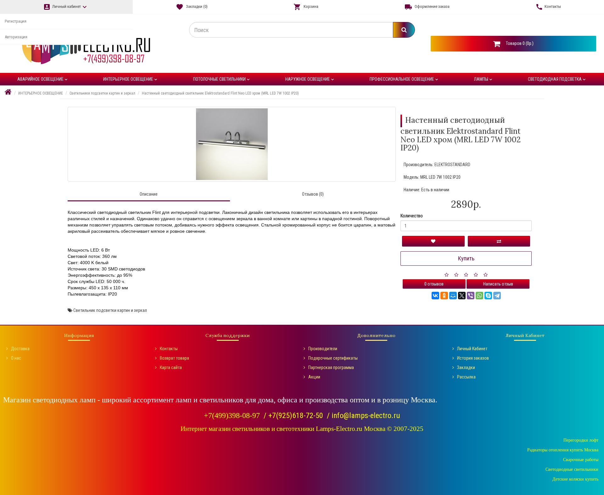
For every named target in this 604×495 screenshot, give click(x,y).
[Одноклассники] (444, 295)
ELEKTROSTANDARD (452, 164)
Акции (314, 376)
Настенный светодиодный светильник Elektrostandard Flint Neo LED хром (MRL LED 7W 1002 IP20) (220, 93)
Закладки (466, 367)
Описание (149, 194)
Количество (411, 215)
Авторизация (16, 37)
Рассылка (466, 376)
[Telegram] (497, 295)
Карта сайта (171, 367)
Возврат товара (174, 358)
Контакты (169, 348)
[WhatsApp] (479, 295)
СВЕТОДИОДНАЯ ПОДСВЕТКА (557, 79)
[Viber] (470, 295)
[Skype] (488, 295)
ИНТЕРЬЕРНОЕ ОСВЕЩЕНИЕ (130, 79)
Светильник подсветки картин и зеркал (110, 310)
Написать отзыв (498, 283)
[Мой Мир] (453, 295)
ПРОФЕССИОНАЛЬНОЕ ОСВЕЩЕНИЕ (404, 79)
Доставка (20, 348)
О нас (16, 358)
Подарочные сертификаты (333, 358)
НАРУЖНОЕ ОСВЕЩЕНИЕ (310, 79)
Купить (466, 258)
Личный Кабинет (472, 348)
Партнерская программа (331, 367)
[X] (462, 295)
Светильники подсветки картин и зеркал (102, 93)
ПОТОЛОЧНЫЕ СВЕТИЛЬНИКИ (222, 79)
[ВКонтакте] (435, 295)
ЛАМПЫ (483, 79)
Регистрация (15, 21)
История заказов (473, 358)
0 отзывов (434, 283)
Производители (322, 348)
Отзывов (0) (313, 194)
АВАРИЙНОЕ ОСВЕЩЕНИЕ (43, 79)
